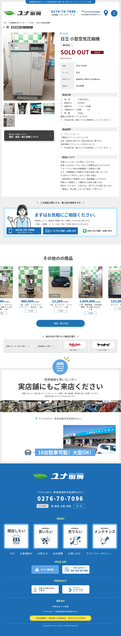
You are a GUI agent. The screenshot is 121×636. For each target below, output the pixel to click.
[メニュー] (114, 13)
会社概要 (58, 553)
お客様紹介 (26, 553)
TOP (12, 553)
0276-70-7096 (63, 11)
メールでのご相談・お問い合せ (63, 230)
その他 (31, 23)
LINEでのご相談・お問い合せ (99, 230)
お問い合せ (74, 553)
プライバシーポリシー (98, 553)
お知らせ (43, 553)
